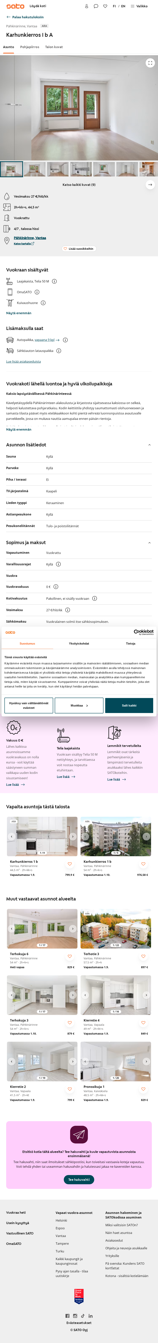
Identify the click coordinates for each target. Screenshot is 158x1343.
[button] (54, 281)
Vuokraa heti (16, 1212)
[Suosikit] (105, 6)
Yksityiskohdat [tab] (79, 643)
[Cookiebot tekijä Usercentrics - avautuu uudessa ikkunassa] (137, 632)
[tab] (8, 47)
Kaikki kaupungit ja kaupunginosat (69, 1261)
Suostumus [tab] (27, 643)
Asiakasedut (114, 1240)
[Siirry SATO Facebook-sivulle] (67, 1316)
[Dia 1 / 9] (11, 169)
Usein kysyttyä (17, 1223)
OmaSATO (13, 1244)
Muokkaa (77, 705)
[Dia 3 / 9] (57, 169)
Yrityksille (112, 1256)
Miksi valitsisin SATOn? (121, 1225)
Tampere (62, 1243)
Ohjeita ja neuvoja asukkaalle (126, 1248)
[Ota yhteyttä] (96, 6)
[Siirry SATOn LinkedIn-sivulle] (90, 1316)
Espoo (60, 1228)
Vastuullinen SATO (20, 1233)
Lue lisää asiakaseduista (23, 361)
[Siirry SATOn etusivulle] (15, 6)
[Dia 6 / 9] (127, 169)
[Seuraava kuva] (150, 184)
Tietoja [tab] (130, 643)
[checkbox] (69, 864)
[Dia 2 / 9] (34, 169)
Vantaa (61, 1236)
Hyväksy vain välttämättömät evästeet (28, 705)
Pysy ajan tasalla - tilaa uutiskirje (72, 1273)
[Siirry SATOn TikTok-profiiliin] (83, 1316)
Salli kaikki (129, 705)
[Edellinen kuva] (11, 836)
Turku (60, 1251)
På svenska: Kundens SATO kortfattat (124, 1265)
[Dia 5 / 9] (104, 169)
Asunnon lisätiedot (26, 445)
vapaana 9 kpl (45, 340)
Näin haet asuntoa (118, 1233)
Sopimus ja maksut (26, 542)
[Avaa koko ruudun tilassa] (150, 63)
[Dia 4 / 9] (80, 169)
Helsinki (61, 1220)
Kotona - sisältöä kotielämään (126, 1276)
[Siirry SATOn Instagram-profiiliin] (75, 1316)
